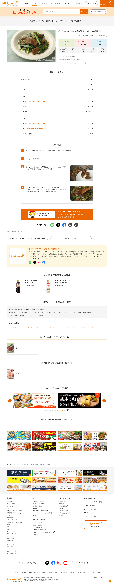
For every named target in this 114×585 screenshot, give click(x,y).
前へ (10, 400)
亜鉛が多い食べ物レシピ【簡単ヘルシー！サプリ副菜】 (27, 309)
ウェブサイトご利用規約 (20, 572)
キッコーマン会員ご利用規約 (84, 572)
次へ (104, 400)
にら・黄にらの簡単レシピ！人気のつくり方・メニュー (27, 315)
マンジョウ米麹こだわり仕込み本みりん (37, 128)
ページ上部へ (110, 580)
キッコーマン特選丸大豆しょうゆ (35, 101)
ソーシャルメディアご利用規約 (49, 572)
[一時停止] (68, 410)
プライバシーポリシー (34, 572)
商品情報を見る (31, 285)
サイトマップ (96, 572)
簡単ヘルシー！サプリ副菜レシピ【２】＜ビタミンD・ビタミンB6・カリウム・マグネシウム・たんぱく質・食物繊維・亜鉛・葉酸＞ (51, 312)
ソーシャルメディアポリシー (67, 572)
